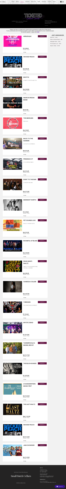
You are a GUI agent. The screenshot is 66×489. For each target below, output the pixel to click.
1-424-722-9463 (43, 471)
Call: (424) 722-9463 (48, 23)
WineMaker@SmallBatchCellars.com (50, 482)
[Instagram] (63, 2)
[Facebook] (61, 2)
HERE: (38, 32)
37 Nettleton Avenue (43, 469)
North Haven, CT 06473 (43, 470)
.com (56, 21)
